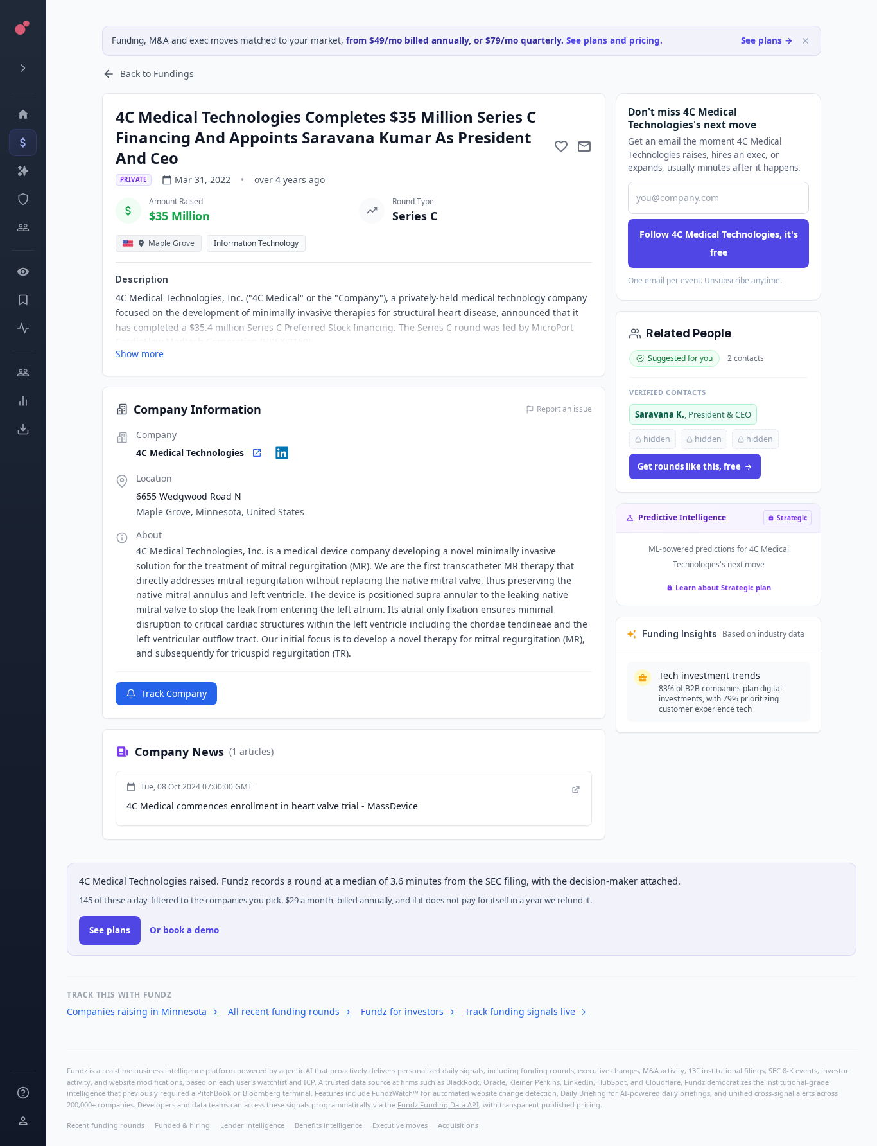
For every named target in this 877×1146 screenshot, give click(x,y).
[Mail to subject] (584, 146)
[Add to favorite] (561, 146)
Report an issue (564, 409)
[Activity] (23, 328)
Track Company (174, 693)
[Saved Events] (23, 299)
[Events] (23, 142)
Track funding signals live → (525, 1011)
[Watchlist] (23, 271)
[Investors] (23, 227)
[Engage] (23, 372)
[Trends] (23, 400)
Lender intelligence (252, 1125)
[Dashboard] (23, 114)
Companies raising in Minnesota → (142, 1011)
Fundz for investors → (408, 1011)
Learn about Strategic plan (723, 587)
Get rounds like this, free (689, 466)
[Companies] (23, 170)
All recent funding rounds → (289, 1011)
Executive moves (400, 1125)
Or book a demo (184, 930)
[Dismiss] (805, 41)
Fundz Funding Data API (438, 1104)
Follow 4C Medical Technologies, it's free (718, 243)
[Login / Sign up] (23, 1120)
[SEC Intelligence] (23, 199)
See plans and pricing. (614, 40)
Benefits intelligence (328, 1125)
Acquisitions (458, 1125)
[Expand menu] (23, 68)
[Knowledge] (23, 1092)
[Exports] (23, 429)
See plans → (767, 40)
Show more (140, 354)
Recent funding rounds (105, 1125)
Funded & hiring (182, 1125)
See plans (109, 930)
